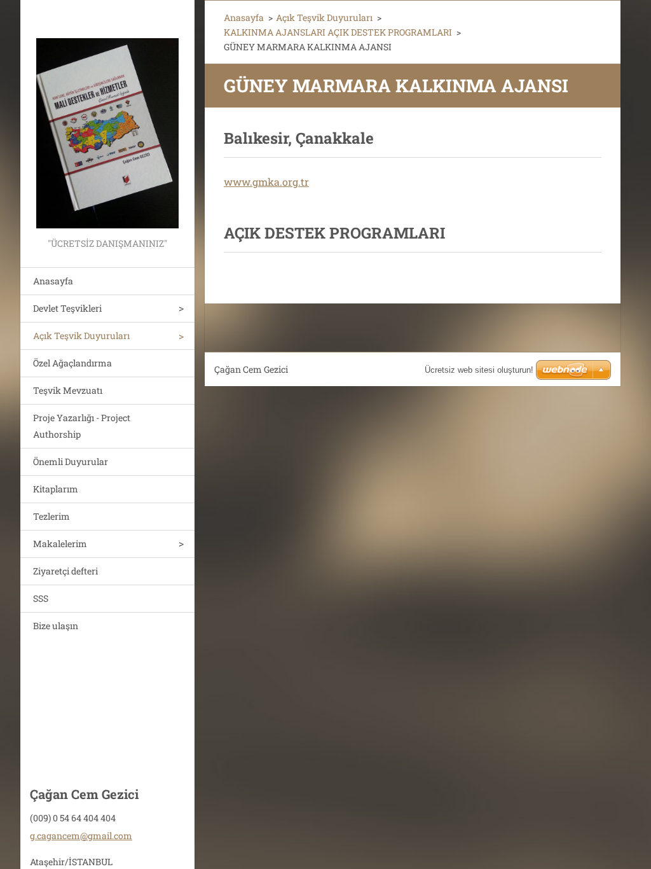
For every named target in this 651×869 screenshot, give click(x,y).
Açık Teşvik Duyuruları (81, 336)
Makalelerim (60, 544)
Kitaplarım (55, 489)
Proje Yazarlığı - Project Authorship (81, 426)
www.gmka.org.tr (266, 181)
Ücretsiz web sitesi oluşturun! (479, 370)
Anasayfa (53, 281)
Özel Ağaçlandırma (72, 363)
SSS (40, 598)
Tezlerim (51, 516)
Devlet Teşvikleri (67, 308)
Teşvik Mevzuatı (67, 390)
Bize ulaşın (55, 626)
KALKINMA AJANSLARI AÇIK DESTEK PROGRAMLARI (338, 32)
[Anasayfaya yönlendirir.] (107, 117)
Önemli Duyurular (70, 461)
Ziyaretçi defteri (65, 571)
